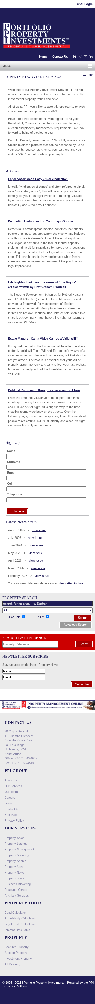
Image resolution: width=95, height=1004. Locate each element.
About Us (11, 780)
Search (82, 617)
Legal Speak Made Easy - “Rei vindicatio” (38, 179)
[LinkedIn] (90, 58)
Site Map (11, 815)
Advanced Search (75, 624)
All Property (12, 964)
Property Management (19, 849)
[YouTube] (84, 58)
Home (43, 56)
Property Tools (14, 878)
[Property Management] (47, 711)
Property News (14, 872)
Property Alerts (14, 866)
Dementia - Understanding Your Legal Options (41, 221)
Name (11, 451)
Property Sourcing (17, 855)
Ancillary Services (17, 895)
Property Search (15, 861)
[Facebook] (74, 58)
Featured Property (17, 947)
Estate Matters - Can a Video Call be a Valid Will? (43, 338)
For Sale (15, 617)
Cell (10, 483)
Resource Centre (16, 889)
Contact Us (60, 56)
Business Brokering (18, 884)
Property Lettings (16, 843)
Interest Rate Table (17, 930)
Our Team (11, 792)
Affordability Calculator (20, 918)
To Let (40, 617)
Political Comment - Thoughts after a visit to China (44, 390)
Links (8, 803)
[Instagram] (79, 58)
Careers (10, 797)
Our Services (13, 786)
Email (11, 472)
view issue (39, 530)
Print (89, 75)
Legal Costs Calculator (20, 924)
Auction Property (16, 952)
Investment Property (18, 958)
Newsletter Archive (71, 583)
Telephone (14, 494)
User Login (85, 4)
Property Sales (14, 838)
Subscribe (82, 684)
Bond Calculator (15, 912)
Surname (13, 462)
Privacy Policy (14, 820)
